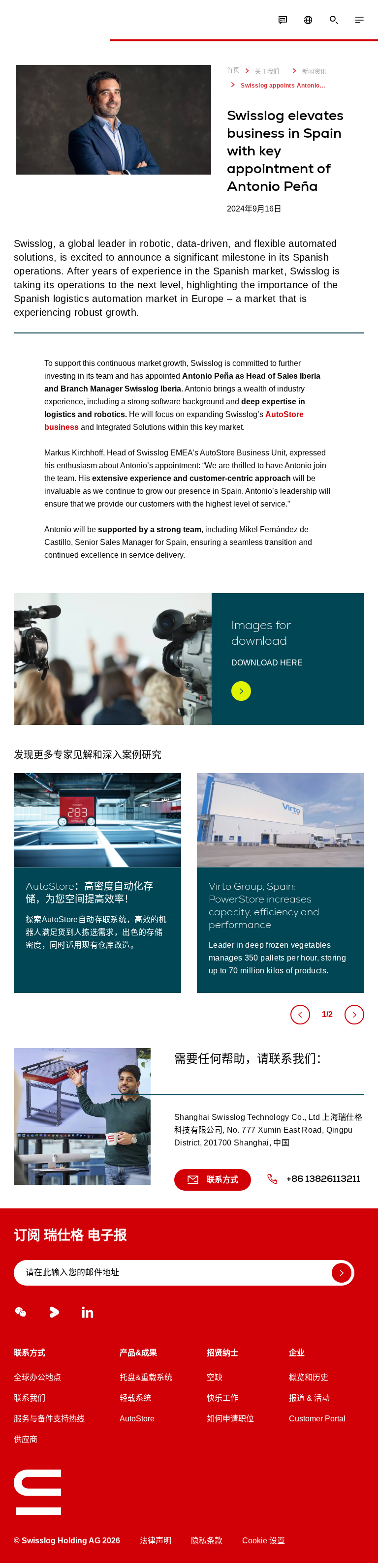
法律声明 (155, 1540)
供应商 (25, 1439)
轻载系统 (135, 1398)
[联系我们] (282, 20)
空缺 (214, 1377)
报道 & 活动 (309, 1398)
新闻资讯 (314, 71)
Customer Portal (317, 1418)
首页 (233, 70)
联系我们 (29, 1398)
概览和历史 (308, 1377)
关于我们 (267, 71)
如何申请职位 (230, 1418)
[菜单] (359, 20)
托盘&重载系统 (146, 1377)
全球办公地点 (37, 1377)
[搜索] (334, 20)
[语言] (308, 20)
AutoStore (137, 1418)
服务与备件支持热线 (49, 1418)
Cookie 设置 (263, 1540)
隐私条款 (206, 1540)
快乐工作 (222, 1398)
